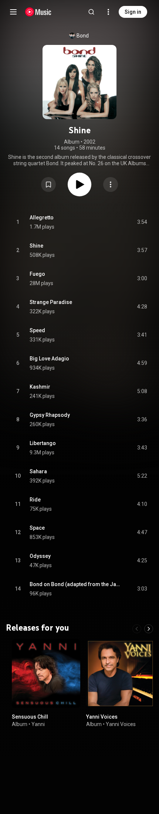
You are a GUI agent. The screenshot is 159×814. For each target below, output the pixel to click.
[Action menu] (110, 184)
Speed (37, 330)
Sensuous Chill (30, 717)
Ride (35, 500)
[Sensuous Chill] (46, 673)
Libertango (43, 443)
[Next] (148, 628)
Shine (36, 246)
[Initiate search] (91, 12)
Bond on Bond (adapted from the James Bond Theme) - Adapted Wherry (75, 584)
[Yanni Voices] (120, 673)
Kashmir (40, 387)
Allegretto (42, 217)
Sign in (133, 12)
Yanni (38, 724)
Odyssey (40, 556)
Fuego (37, 274)
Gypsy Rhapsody (50, 415)
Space (37, 528)
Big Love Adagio (49, 359)
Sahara (38, 471)
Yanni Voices (102, 717)
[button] (48, 184)
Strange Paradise (51, 302)
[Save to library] (48, 184)
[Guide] (13, 11)
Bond (83, 36)
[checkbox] (142, 222)
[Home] (38, 11)
